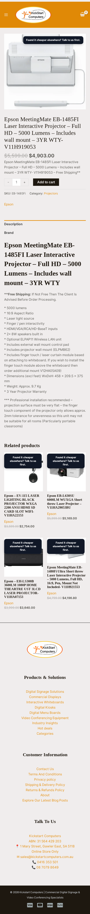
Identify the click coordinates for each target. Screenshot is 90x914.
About (45, 795)
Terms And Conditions (45, 774)
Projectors (51, 193)
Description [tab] (13, 224)
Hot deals (45, 728)
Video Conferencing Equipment (45, 718)
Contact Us (45, 769)
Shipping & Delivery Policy (45, 785)
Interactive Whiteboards (45, 702)
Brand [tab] (9, 233)
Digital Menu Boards (45, 713)
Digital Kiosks (45, 707)
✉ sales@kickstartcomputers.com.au (45, 857)
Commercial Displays (45, 697)
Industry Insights (45, 723)
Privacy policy (45, 779)
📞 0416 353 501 (45, 862)
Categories (45, 734)
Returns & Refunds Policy (45, 790)
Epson (8, 204)
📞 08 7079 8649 (45, 867)
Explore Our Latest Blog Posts (45, 800)
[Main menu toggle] (6, 14)
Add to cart (46, 182)
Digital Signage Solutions (45, 692)
